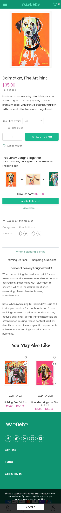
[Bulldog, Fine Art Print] (16, 372)
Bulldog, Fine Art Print (16, 402)
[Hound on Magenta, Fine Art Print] (45, 372)
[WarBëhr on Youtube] (40, 438)
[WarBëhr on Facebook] (8, 438)
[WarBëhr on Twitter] (16, 438)
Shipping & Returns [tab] (44, 260)
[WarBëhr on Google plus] (24, 438)
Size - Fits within (11, 120)
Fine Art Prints (27, 227)
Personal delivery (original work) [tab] (31, 268)
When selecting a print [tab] (30, 252)
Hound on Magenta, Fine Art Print (44, 404)
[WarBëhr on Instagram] (32, 438)
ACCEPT (30, 507)
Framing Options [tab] (17, 260)
